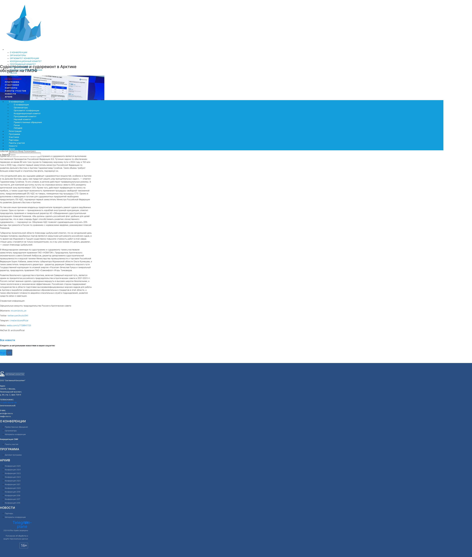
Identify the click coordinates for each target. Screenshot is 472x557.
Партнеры (11, 88)
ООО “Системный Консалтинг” (12, 380)
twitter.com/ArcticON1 (18, 315)
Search (5, 154)
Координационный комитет (26, 61)
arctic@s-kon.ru (6, 413)
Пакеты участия (15, 91)
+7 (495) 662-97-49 (8, 403)
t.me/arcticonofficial (19, 320)
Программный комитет (23, 64)
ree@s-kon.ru (5, 416)
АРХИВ (5, 460)
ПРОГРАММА (9, 449)
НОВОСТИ (7, 508)
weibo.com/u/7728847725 (19, 325)
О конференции (15, 49)
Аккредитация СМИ (9, 439)
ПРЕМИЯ (14, 76)
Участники (12, 85)
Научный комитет (20, 67)
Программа (12, 82)
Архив (9, 97)
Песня (13, 73)
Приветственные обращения (26, 70)
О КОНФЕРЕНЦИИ (13, 421)
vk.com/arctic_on (18, 310)
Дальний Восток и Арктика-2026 (35, 46)
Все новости (7, 340)
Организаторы (18, 55)
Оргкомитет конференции (24, 58)
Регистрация (13, 79)
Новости (10, 94)
